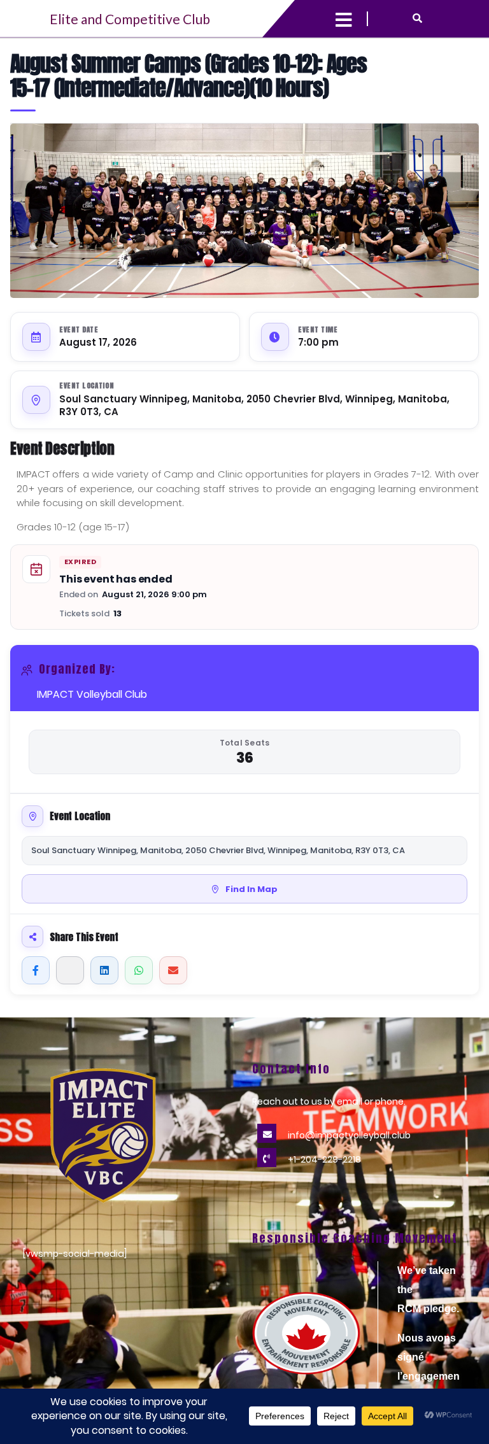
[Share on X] (70, 970)
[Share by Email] (173, 970)
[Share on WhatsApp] (139, 970)
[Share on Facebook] (36, 970)
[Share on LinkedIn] (104, 970)
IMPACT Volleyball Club (92, 695)
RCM (409, 1308)
